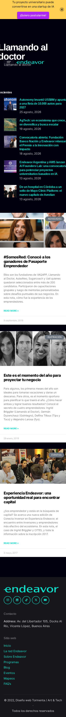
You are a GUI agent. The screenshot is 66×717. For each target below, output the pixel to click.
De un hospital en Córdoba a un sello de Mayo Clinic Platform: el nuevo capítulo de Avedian (40, 190)
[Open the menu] (9, 62)
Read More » (11, 310)
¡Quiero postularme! (33, 15)
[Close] (62, 9)
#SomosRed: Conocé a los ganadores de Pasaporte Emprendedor (27, 261)
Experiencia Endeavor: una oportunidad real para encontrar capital (32, 497)
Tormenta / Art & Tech (47, 700)
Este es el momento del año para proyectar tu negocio (32, 377)
